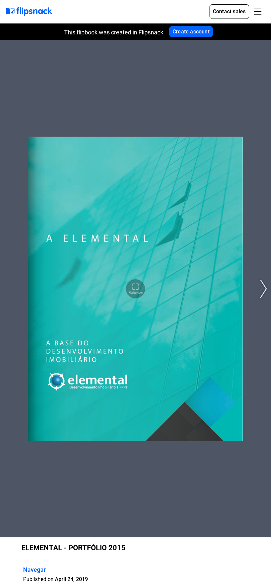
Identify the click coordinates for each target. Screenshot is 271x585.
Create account (191, 31)
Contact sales (229, 11)
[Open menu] (258, 11)
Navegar (34, 569)
